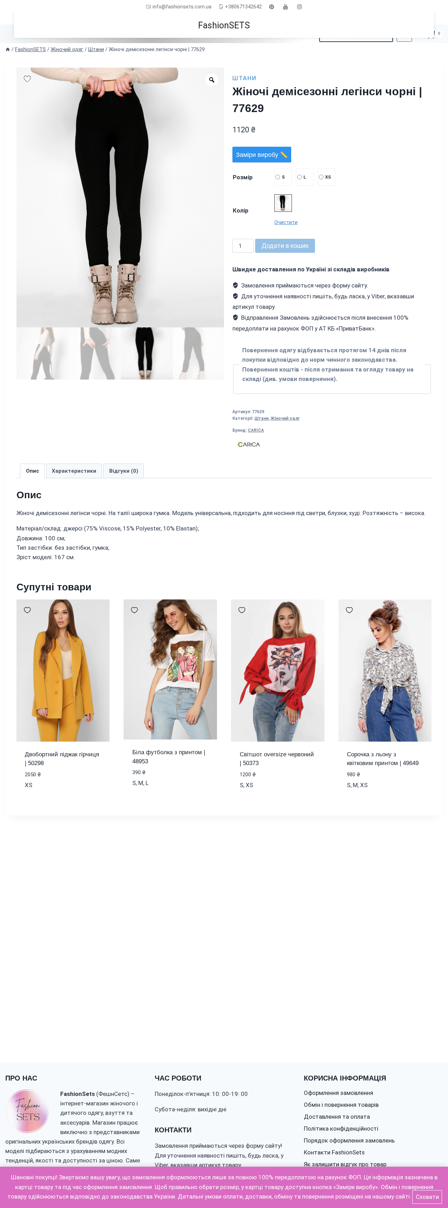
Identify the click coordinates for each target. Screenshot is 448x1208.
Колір (240, 210)
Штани (244, 78)
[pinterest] (271, 6)
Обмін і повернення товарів (341, 1104)
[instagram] (299, 6)
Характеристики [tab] (74, 471)
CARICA (256, 430)
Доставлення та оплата (337, 1116)
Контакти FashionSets (334, 1152)
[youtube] (285, 6)
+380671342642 (243, 6)
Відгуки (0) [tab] (123, 471)
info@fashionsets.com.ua (182, 6)
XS (328, 177)
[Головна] (7, 50)
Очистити (286, 222)
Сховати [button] (427, 1196)
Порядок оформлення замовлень (349, 1140)
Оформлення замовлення (338, 1092)
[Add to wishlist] (27, 78)
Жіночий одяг (285, 418)
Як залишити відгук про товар (345, 1164)
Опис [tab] (32, 471)
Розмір (243, 177)
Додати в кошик (285, 245)
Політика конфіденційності (341, 1128)
